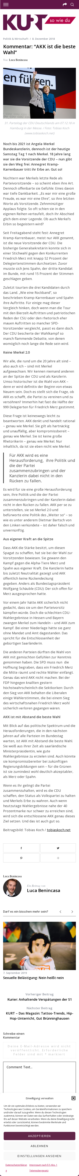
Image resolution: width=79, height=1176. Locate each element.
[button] (73, 1098)
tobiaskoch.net (59, 830)
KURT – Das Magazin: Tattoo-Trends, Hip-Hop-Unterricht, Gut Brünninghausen (39, 1013)
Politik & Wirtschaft (15, 38)
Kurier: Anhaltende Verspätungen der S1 (39, 997)
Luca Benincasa (18, 60)
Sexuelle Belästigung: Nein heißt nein (33, 978)
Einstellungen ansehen (39, 1156)
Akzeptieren (39, 1136)
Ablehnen (39, 1146)
